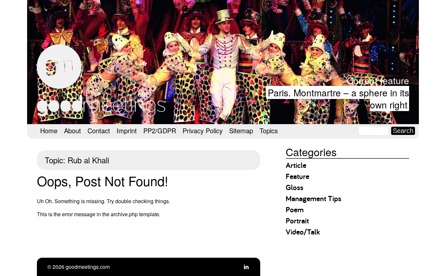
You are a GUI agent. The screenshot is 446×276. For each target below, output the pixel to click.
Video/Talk (303, 232)
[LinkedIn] (246, 266)
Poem (295, 209)
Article (296, 165)
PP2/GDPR (159, 130)
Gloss (294, 187)
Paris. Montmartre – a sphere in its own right (338, 98)
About (72, 130)
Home (48, 130)
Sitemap (241, 130)
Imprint (127, 130)
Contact (99, 130)
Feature (297, 176)
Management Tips (313, 198)
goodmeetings (102, 80)
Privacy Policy (203, 130)
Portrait (297, 221)
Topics (269, 130)
